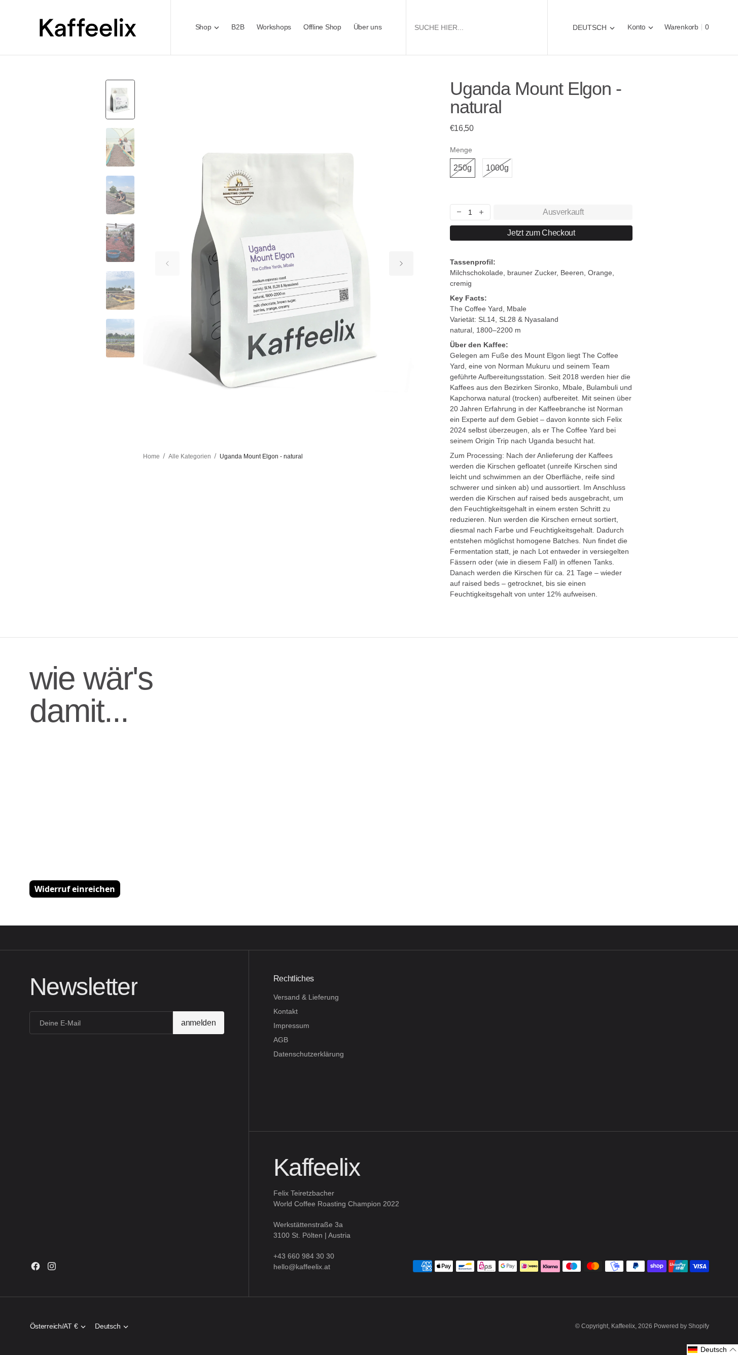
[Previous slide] (167, 263)
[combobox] (476, 27)
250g (464, 170)
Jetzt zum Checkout (541, 232)
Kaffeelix (623, 1326)
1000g (499, 170)
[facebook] (35, 1266)
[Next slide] (401, 263)
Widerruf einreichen (74, 889)
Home (151, 455)
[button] (640, 27)
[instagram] (52, 1266)
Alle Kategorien (189, 455)
